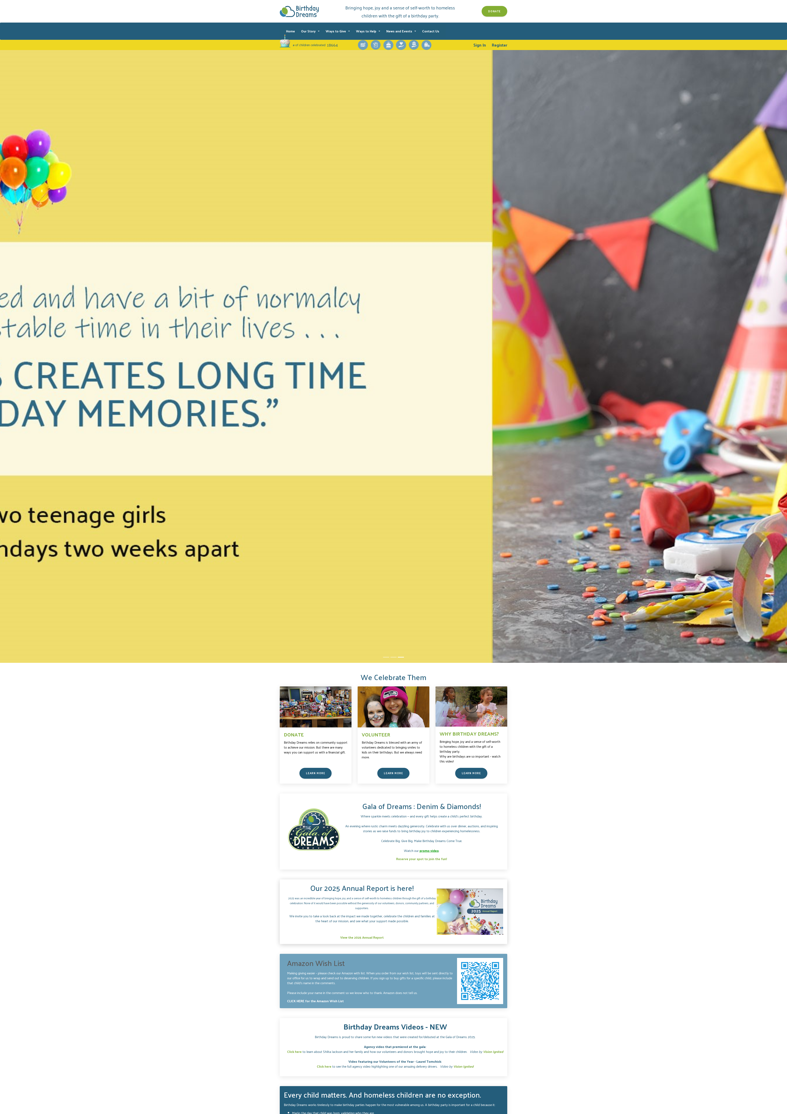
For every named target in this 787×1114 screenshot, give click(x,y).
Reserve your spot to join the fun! (421, 859)
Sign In (479, 45)
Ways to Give (336, 31)
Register (499, 45)
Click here (294, 1052)
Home (290, 31)
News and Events (399, 31)
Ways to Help (366, 31)
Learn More (315, 773)
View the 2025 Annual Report (362, 937)
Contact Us (430, 31)
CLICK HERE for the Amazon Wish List (315, 1001)
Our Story (308, 31)
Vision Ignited (493, 1052)
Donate (494, 11)
